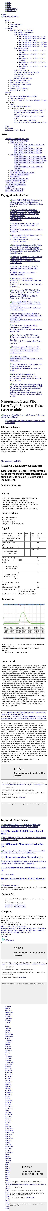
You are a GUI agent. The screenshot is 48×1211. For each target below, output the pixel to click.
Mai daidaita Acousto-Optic (10, 932)
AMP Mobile (21, 926)
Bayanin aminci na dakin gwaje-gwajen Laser (30, 122)
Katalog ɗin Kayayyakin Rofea (25, 120)
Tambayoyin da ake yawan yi (20, 106)
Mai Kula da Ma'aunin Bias (24, 74)
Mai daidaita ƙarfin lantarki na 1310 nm (33, 44)
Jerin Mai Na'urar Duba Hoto (20, 80)
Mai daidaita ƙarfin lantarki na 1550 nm (33, 46)
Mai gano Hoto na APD (9, 928)
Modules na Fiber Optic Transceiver (31, 930)
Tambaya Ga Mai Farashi (10, 922)
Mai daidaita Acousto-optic (23, 32)
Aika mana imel (6, 461)
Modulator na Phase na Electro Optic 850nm (30, 159)
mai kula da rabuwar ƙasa (23, 78)
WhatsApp (10, 940)
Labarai (8, 92)
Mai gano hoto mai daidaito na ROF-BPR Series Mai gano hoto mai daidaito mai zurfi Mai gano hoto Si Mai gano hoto (24, 717)
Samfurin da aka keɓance (19, 90)
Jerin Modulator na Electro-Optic (21, 30)
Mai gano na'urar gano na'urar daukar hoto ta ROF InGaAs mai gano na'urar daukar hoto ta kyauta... (26, 394)
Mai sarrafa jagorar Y (21, 70)
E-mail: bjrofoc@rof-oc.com (15, 905)
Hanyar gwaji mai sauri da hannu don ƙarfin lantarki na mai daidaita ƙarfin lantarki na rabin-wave (29, 112)
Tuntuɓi (12, 104)
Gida (7, 20)
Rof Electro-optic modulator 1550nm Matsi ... (22, 857)
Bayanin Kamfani (16, 24)
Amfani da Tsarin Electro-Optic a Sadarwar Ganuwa (28, 100)
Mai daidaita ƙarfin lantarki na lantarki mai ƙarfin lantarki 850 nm (32, 39)
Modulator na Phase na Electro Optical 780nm (30, 157)
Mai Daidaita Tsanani (21, 34)
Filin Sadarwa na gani (17, 98)
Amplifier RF (19, 76)
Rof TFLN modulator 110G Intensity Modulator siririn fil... (23, 273)
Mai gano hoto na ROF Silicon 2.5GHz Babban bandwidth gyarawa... (24, 297)
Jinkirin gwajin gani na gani (19, 88)
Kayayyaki (9, 28)
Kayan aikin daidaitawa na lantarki (26, 72)
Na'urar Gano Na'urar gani (28, 928)
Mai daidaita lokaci (21, 48)
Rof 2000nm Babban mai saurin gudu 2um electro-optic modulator (25, 240)
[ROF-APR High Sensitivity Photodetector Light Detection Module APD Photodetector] (8, 874)
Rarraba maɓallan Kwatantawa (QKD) (23, 96)
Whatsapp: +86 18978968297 (15, 907)
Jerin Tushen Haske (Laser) (19, 82)
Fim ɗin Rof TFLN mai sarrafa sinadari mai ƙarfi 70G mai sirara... (25, 309)
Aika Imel (4, 936)
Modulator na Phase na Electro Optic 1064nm (30, 161)
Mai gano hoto (26, 932)
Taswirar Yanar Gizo (8, 926)
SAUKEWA (17, 461)
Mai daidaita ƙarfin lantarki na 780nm (32, 36)
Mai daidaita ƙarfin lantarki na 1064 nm (33, 42)
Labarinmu (14, 26)
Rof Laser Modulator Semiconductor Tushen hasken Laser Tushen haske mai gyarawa (23, 713)
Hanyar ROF (14, 86)
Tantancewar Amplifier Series (20, 84)
